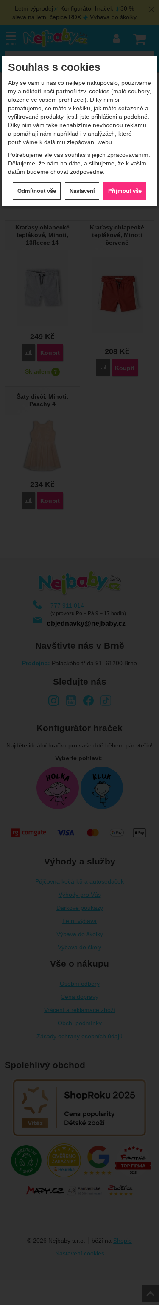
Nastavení (82, 191)
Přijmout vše (125, 191)
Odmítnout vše (36, 191)
